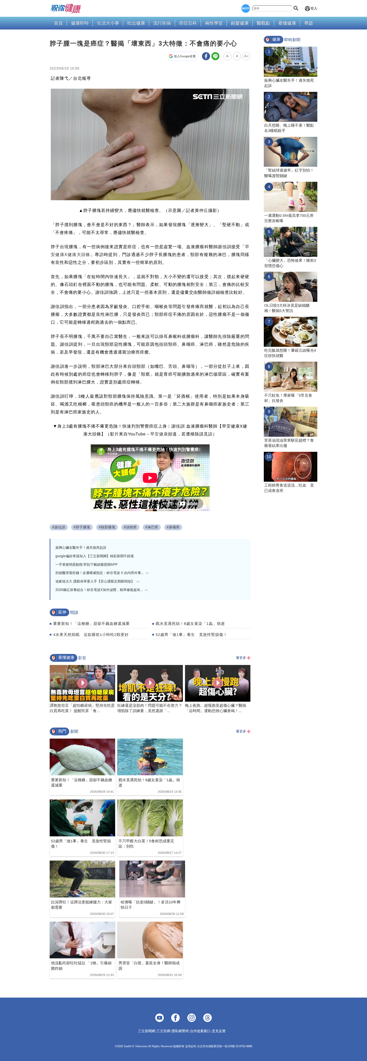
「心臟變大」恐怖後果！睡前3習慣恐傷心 (290, 263)
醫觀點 (263, 23)
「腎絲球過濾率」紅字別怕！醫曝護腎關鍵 (289, 173)
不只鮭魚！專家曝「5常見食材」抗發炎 (288, 398)
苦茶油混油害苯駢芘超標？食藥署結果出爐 (289, 443)
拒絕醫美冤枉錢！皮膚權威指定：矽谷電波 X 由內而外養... (102, 573)
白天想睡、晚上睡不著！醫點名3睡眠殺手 (289, 128)
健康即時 (80, 23)
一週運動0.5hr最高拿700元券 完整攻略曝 (290, 218)
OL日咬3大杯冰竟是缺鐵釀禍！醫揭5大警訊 (287, 308)
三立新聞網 (146, 1031)
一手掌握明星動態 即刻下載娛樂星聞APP (86, 564)
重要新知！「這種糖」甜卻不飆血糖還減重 (91, 623)
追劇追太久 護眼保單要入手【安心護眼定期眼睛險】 (97, 581)
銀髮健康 (240, 23)
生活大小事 (108, 23)
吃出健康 (136, 23)
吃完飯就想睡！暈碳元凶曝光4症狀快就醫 (290, 353)
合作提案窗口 (200, 1031)
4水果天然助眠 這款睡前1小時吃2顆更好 (91, 635)
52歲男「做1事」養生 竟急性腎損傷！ (191, 635)
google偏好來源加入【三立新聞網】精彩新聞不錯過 (94, 556)
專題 (308, 23)
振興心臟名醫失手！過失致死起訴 (80, 547)
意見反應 (219, 1031)
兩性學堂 (214, 23)
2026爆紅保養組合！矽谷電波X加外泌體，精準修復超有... (101, 590)
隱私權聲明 (180, 1031)
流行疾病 (162, 23)
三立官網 (163, 1031)
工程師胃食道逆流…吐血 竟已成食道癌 (289, 488)
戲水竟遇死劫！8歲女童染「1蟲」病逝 (190, 623)
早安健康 (159, 434)
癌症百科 (188, 23)
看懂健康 (287, 23)
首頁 (58, 23)
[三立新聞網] (245, 8)
